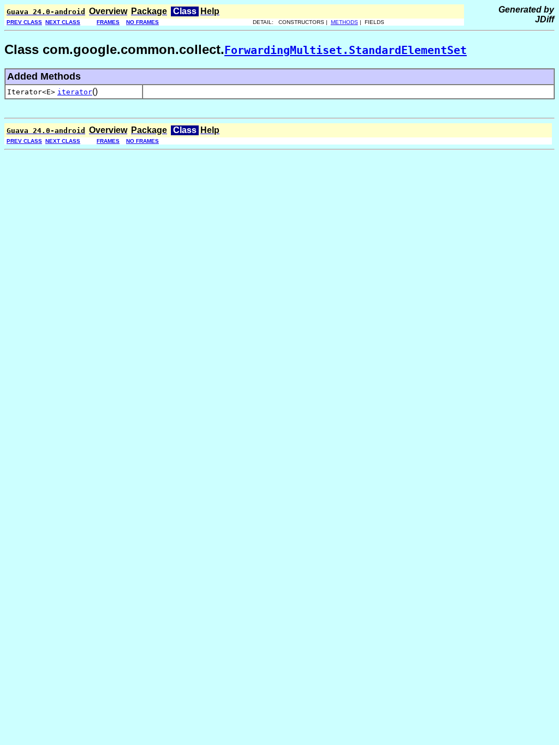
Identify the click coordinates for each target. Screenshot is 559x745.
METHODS (344, 22)
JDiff (544, 19)
